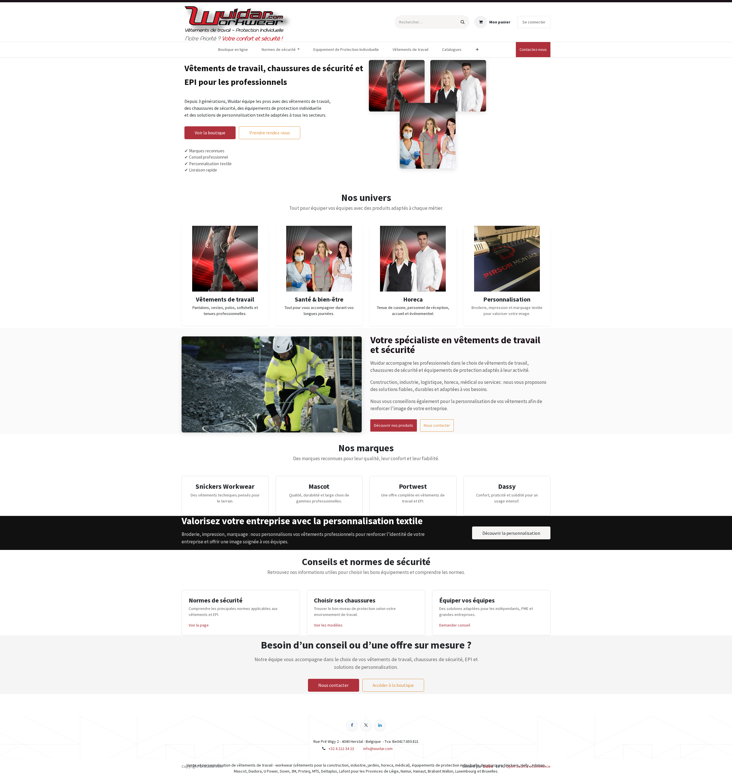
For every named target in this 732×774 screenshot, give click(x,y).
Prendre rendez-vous (269, 132)
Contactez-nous (533, 49)
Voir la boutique (210, 132)
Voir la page (199, 625)
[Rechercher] (463, 22)
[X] (366, 725)
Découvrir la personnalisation (511, 533)
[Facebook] (352, 725)
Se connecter (534, 22)
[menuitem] (233, 49)
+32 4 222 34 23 (341, 748)
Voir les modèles (328, 625)
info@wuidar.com (378, 748)
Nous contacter (437, 425)
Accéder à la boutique (393, 685)
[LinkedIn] (380, 725)
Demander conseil (454, 625)
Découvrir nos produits (393, 425)
